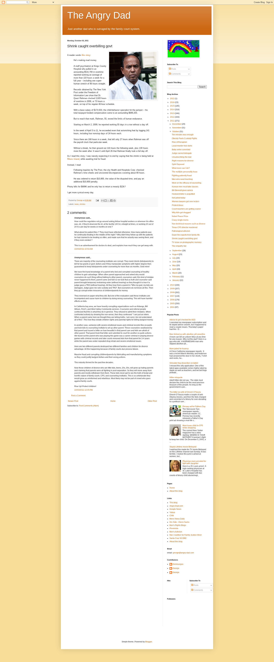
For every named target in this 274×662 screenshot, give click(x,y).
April (174, 269)
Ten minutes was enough (182, 135)
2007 (172, 296)
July (174, 258)
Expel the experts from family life (186, 235)
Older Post (152, 401)
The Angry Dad (98, 15)
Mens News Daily (177, 519)
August (175, 254)
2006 (172, 300)
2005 (172, 303)
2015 (172, 106)
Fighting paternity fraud (182, 175)
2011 (172, 121)
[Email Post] (97, 200)
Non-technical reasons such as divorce (188, 224)
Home (113, 401)
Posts (173, 69)
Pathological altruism (181, 231)
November (177, 128)
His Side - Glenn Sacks (179, 522)
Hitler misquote (176, 377)
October (175, 131)
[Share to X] (108, 200)
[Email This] (102, 200)
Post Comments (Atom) (89, 406)
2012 (172, 117)
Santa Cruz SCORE (178, 538)
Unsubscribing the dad (181, 157)
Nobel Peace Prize (180, 216)
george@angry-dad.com (183, 553)
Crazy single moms (180, 220)
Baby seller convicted (181, 149)
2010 (172, 285)
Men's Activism (176, 532)
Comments (176, 74)
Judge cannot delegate (182, 153)
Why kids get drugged (181, 212)
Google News (175, 509)
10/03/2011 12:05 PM (83, 390)
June (174, 262)
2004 (172, 307)
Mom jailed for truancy (179, 348)
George (176, 568)
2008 (172, 292)
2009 (172, 289)
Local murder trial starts (182, 146)
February (176, 276)
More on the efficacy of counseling (186, 183)
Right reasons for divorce (182, 161)
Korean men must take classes (185, 187)
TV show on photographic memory (186, 242)
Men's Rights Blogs (178, 525)
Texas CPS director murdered (184, 227)
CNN (172, 516)
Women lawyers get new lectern (185, 201)
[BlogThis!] (105, 200)
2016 (172, 102)
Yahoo (172, 512)
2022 (172, 98)
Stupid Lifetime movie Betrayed (183, 447)
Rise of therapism (179, 142)
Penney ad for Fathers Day (194, 406)
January (176, 280)
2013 (172, 113)
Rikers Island (73, 159)
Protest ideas (177, 205)
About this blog (176, 491)
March (175, 273)
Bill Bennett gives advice (182, 190)
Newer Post (73, 401)
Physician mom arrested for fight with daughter (194, 462)
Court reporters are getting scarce (186, 209)
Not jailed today (178, 198)
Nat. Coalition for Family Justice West (185, 535)
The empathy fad (179, 246)
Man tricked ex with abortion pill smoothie (187, 334)
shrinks (82, 204)
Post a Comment (78, 395)
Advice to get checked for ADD (183, 320)
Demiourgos (178, 564)
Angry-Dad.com (176, 506)
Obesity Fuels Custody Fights (184, 138)
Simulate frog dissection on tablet (184, 363)
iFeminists (174, 528)
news (77, 204)
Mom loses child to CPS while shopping (193, 426)
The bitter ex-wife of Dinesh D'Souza (185, 392)
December (177, 124)
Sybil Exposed (178, 164)
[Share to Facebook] (111, 200)
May (174, 265)
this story (86, 55)
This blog (173, 502)
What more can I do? (181, 168)
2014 (172, 109)
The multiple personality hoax (184, 172)
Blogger (148, 642)
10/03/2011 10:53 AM (83, 249)
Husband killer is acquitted (183, 194)
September (177, 250)
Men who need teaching (182, 179)
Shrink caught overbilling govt (184, 238)
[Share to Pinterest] (114, 200)
